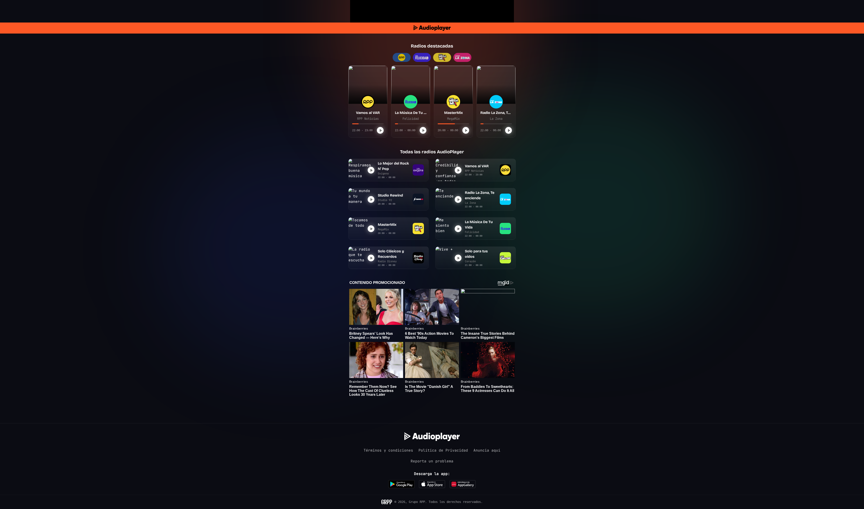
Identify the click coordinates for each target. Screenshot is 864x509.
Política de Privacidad (443, 450)
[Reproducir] (380, 130)
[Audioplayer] (432, 28)
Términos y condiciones (388, 450)
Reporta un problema (432, 461)
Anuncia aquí (486, 450)
